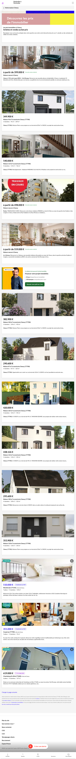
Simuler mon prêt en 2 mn (35, 284)
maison (37, 698)
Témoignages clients (8, 737)
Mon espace (68, 756)
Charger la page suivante (9, 692)
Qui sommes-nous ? (8, 724)
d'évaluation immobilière (17, 702)
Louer (38, 756)
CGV (3, 734)
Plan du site (5, 720)
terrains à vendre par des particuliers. (11, 704)
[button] (34, 579)
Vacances (53, 756)
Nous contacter (7, 727)
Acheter (8, 756)
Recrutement (6, 740)
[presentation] (4, 570)
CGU (3, 730)
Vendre (23, 756)
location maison (7, 700)
